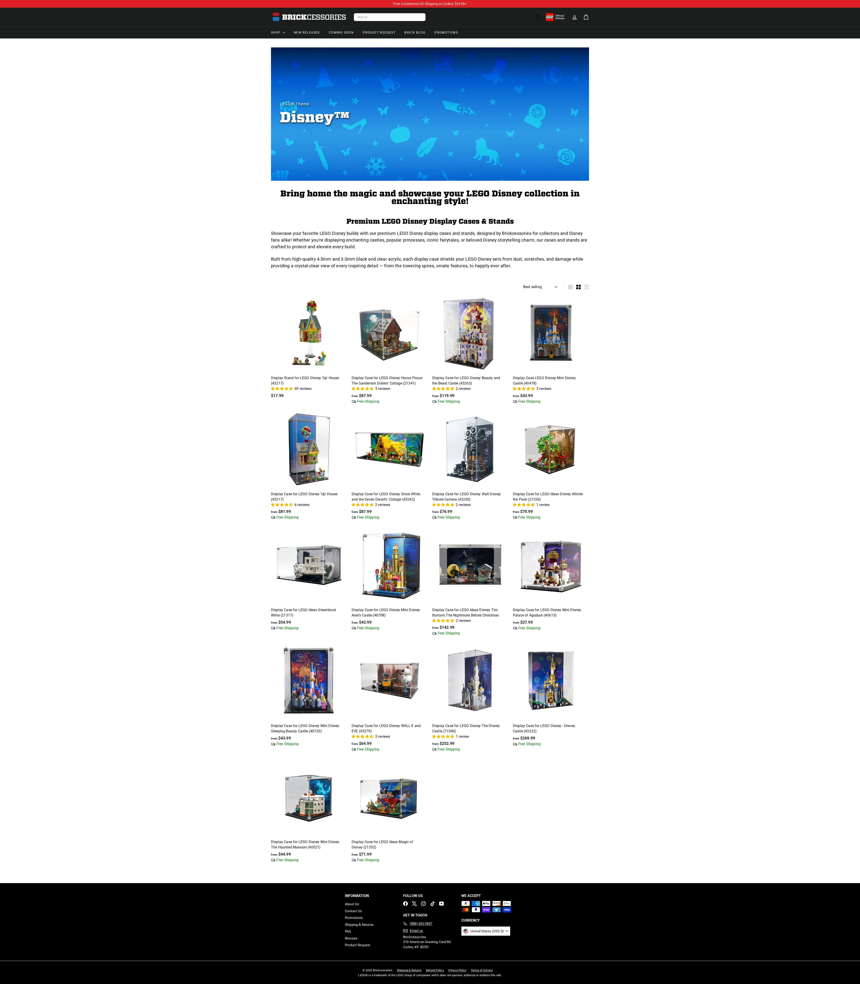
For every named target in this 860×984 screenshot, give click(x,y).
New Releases (307, 32)
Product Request (379, 32)
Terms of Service (482, 970)
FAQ (348, 931)
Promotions (446, 32)
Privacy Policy (457, 970)
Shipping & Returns (359, 925)
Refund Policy (435, 970)
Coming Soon (341, 32)
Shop (276, 32)
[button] (282, 389)
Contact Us (353, 911)
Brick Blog (415, 32)
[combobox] (390, 17)
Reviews (351, 938)
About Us (352, 904)
